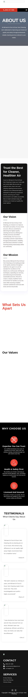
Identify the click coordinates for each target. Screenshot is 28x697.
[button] (26, 10)
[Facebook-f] (15, 690)
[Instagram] (12, 690)
